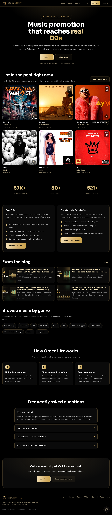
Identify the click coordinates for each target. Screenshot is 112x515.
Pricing (77, 3)
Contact (95, 497)
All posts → (106, 263)
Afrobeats (43, 326)
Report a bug (105, 497)
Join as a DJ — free (16, 245)
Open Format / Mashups (13, 332)
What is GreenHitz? (25, 412)
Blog (70, 3)
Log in (86, 3)
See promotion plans (71, 240)
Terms (79, 497)
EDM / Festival (95, 326)
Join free (95, 3)
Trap (64, 326)
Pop (33, 326)
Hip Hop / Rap (9, 326)
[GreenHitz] (12, 3)
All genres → (42, 332)
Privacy (72, 497)
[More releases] (106, 122)
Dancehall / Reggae (78, 326)
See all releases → (100, 79)
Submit (105, 3)
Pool (63, 3)
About (65, 497)
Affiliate (86, 497)
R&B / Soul (23, 326)
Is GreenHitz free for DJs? (27, 428)
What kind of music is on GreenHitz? (32, 445)
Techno (29, 332)
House (55, 326)
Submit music (63, 57)
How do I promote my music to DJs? (31, 437)
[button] (34, 116)
